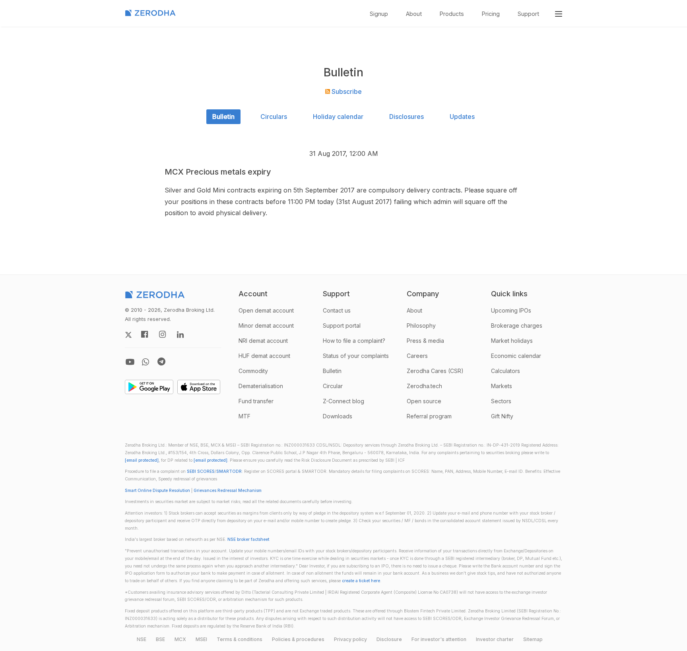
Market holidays (512, 340)
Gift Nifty (502, 416)
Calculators (505, 370)
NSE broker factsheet (248, 539)
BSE (160, 639)
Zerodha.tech (424, 386)
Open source (424, 401)
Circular (333, 386)
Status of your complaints (356, 355)
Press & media (425, 340)
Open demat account (266, 310)
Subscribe (346, 91)
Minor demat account (266, 325)
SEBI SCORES (201, 471)
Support (528, 13)
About (414, 13)
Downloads (337, 416)
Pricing (491, 13)
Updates (462, 116)
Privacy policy (350, 639)
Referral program (429, 416)
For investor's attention (438, 639)
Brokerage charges (516, 325)
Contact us (337, 310)
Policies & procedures (298, 639)
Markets (501, 386)
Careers (417, 355)
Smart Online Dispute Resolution (157, 490)
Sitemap (533, 639)
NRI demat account (263, 340)
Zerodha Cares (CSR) (435, 370)
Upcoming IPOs (511, 310)
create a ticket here (361, 580)
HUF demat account (264, 355)
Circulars (273, 116)
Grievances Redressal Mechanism (228, 490)
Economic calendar (516, 355)
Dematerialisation (261, 386)
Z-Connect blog (343, 401)
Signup (379, 13)
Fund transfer (256, 401)
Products (452, 13)
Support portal (342, 325)
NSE (141, 639)
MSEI (201, 639)
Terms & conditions (239, 639)
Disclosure (389, 639)
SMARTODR (229, 471)
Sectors (501, 401)
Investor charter (495, 639)
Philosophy (421, 325)
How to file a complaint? (354, 340)
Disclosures (406, 116)
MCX (180, 639)
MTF (244, 416)
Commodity (253, 370)
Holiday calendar (338, 116)
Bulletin (223, 116)
